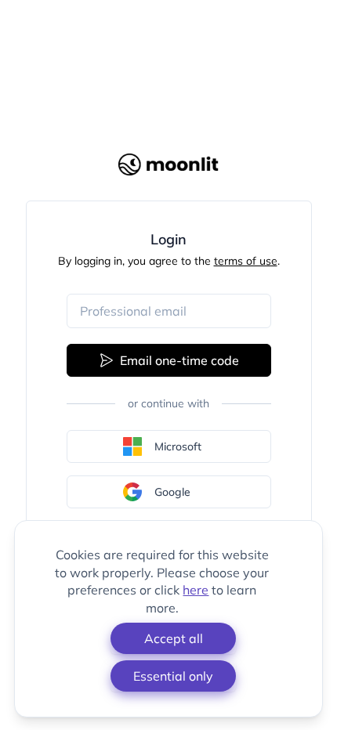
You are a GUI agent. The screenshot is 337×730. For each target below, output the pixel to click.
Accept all (173, 638)
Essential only (173, 676)
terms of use (245, 261)
